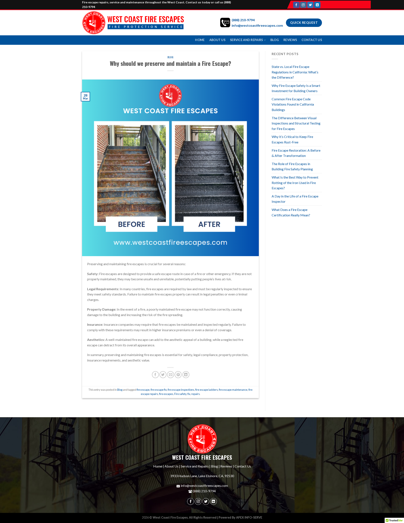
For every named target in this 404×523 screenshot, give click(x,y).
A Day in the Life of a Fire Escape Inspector (295, 199)
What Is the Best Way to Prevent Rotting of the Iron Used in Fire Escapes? (295, 182)
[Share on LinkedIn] (185, 374)
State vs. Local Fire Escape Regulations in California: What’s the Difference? (295, 72)
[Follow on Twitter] (310, 5)
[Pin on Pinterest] (178, 374)
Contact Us (312, 40)
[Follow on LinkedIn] (317, 5)
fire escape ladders (206, 389)
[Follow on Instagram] (303, 5)
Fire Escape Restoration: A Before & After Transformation (296, 153)
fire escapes (166, 394)
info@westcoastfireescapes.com (257, 25)
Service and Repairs (246, 40)
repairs (195, 394)
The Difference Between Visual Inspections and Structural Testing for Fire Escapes (296, 123)
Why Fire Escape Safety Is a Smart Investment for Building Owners (296, 88)
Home (200, 40)
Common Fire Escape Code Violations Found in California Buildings (293, 104)
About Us (217, 40)
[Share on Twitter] (162, 374)
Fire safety (180, 394)
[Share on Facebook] (155, 374)
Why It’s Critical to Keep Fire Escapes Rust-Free (292, 139)
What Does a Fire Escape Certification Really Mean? (291, 212)
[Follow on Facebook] (296, 5)
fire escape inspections (181, 389)
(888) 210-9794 (243, 20)
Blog (274, 40)
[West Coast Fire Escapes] (133, 23)
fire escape (143, 389)
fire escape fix (159, 389)
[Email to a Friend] (170, 374)
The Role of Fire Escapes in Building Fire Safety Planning (292, 166)
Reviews (290, 40)
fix (188, 394)
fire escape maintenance (233, 389)
